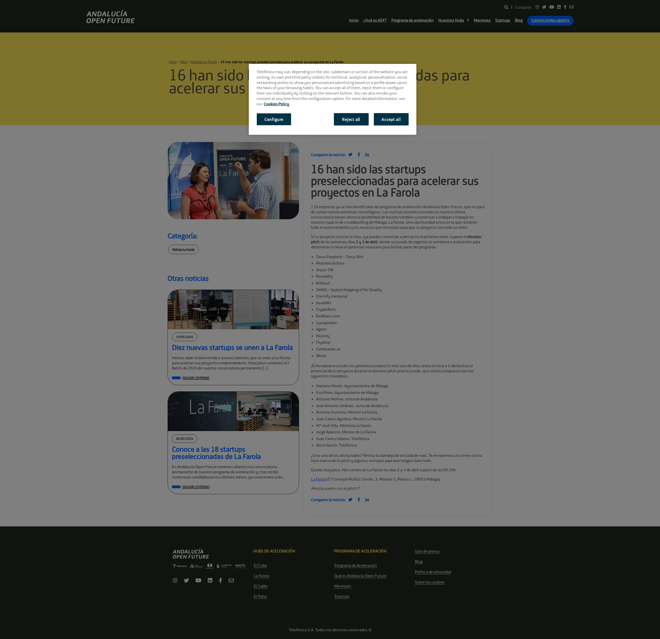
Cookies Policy (276, 103)
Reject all (351, 119)
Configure (274, 119)
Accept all (391, 119)
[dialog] (332, 99)
